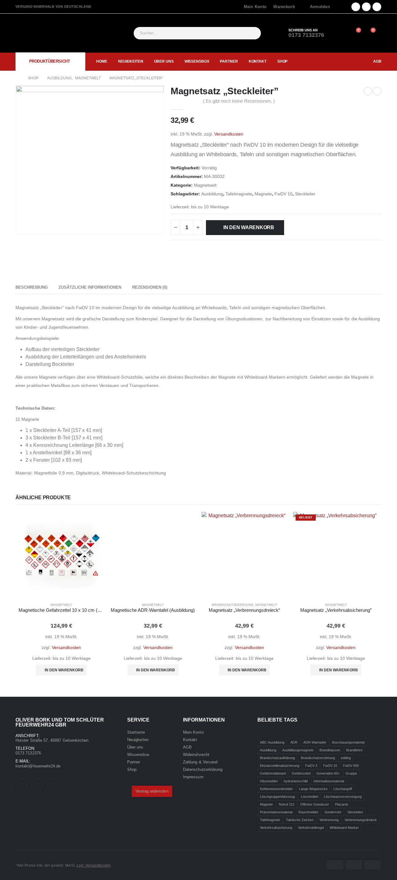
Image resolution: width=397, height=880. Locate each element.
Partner (229, 61)
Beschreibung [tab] (32, 287)
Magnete (263, 194)
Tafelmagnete (238, 194)
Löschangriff (342, 788)
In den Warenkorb (248, 227)
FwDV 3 (311, 765)
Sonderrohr (332, 812)
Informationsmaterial (329, 781)
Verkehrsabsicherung (276, 827)
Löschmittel (309, 796)
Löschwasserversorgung (343, 796)
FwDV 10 (283, 194)
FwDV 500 (351, 765)
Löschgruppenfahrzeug (277, 796)
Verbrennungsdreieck (361, 819)
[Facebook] (355, 6)
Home (101, 61)
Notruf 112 (286, 804)
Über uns (164, 61)
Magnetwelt (205, 185)
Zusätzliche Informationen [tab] (90, 287)
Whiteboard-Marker (344, 827)
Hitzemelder (269, 781)
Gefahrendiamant (273, 773)
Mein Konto (255, 7)
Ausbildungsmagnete (298, 750)
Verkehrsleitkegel (311, 827)
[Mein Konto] (341, 33)
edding (346, 757)
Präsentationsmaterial (276, 812)
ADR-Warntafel (314, 742)
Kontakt (257, 61)
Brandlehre (354, 750)
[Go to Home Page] (17, 78)
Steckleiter (305, 194)
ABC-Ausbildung (272, 742)
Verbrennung (329, 819)
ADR (293, 742)
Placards (341, 804)
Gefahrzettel (301, 773)
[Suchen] (252, 33)
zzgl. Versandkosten (93, 865)
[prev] (368, 91)
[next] (377, 91)
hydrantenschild (296, 781)
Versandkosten (228, 133)
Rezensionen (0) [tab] (149, 287)
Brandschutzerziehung (232, 605)
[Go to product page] (61, 554)
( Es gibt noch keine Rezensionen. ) (239, 101)
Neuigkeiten (130, 61)
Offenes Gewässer (314, 804)
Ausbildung (212, 194)
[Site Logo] (47, 33)
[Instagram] (376, 6)
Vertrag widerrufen (152, 791)
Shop (282, 61)
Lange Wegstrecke (313, 788)
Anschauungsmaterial (348, 742)
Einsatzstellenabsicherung (279, 765)
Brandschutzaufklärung (277, 757)
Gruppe (351, 773)
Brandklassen (329, 750)
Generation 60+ (328, 773)
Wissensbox (197, 61)
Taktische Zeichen (300, 819)
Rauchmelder (308, 812)
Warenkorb (284, 7)
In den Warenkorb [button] (64, 670)
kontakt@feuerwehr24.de (38, 766)
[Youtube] (366, 6)
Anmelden (320, 7)
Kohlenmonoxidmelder (276, 788)
